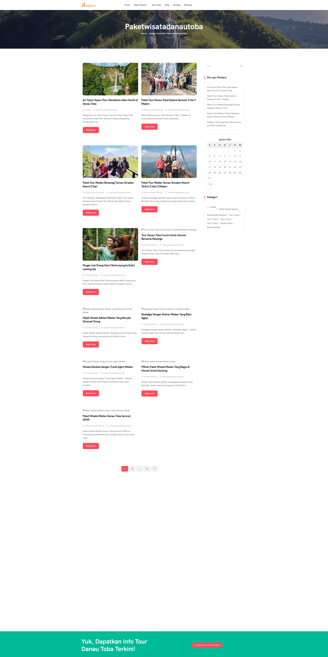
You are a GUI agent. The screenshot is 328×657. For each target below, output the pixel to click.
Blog (167, 5)
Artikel (88, 109)
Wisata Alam (226, 223)
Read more (91, 130)
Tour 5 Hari (212, 223)
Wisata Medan (92, 275)
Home (127, 5)
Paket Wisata (140, 5)
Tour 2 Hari (234, 215)
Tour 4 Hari (225, 219)
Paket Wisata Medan (153, 109)
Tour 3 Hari (212, 219)
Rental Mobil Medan (216, 215)
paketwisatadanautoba (106, 109)
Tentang (176, 5)
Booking (188, 5)
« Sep (209, 184)
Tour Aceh (156, 5)
